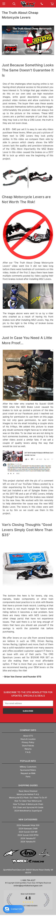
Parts (28, 776)
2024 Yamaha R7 (28, 838)
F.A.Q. (28, 752)
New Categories (28, 819)
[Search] (14, 3)
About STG (28, 736)
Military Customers (28, 767)
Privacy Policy (28, 742)
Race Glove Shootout (28, 791)
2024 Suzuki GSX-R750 (28, 835)
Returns (28, 749)
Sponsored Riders (28, 770)
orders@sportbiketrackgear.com (28, 885)
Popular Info (28, 761)
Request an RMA (28, 773)
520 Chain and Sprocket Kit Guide (28, 807)
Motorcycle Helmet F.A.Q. (28, 794)
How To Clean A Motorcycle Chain (28, 804)
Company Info (28, 730)
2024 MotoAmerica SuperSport (28, 810)
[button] (13, 909)
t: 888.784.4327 (28, 880)
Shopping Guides (28, 785)
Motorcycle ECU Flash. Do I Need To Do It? (28, 797)
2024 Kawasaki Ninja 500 (28, 825)
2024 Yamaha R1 (28, 841)
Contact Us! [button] (16, 909)
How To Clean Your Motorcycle (28, 801)
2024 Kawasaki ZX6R (28, 828)
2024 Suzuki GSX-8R (28, 832)
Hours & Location (28, 739)
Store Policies (28, 745)
